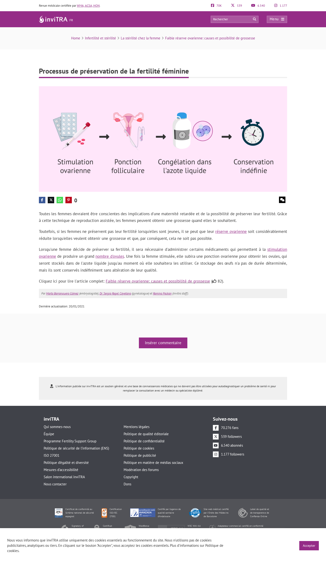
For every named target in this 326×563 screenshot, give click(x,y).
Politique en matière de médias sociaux (153, 462)
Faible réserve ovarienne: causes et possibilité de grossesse (210, 38)
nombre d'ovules (109, 256)
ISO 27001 (51, 455)
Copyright (131, 477)
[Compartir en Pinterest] (68, 200)
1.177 (283, 6)
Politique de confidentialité (144, 441)
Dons (127, 484)
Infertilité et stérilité (100, 38)
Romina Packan (162, 293)
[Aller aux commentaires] (282, 200)
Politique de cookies (139, 448)
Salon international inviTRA (64, 477)
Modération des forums (141, 470)
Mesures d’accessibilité (61, 470)
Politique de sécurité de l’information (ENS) (76, 448)
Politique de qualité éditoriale (146, 434)
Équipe (49, 434)
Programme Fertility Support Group (70, 441)
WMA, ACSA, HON (88, 6)
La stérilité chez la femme (140, 38)
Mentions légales (136, 427)
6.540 (261, 6)
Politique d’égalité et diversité (66, 462)
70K (219, 6)
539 (239, 6)
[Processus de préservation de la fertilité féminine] (163, 139)
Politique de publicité (140, 455)
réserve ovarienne (231, 231)
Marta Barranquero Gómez (62, 293)
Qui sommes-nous (57, 427)
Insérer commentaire (163, 342)
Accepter (309, 545)
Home (75, 38)
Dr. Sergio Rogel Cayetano (115, 293)
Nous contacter (55, 484)
